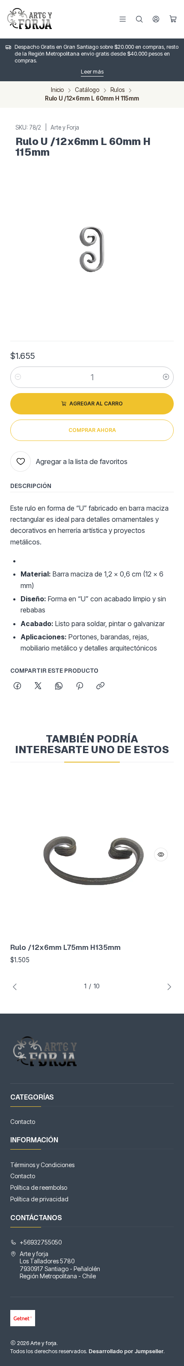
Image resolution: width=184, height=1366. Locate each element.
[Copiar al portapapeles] (100, 686)
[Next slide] (167, 987)
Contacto (22, 1121)
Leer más (92, 71)
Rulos (117, 90)
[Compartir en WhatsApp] (59, 686)
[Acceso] (156, 19)
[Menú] (122, 19)
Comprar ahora (92, 430)
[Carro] (173, 19)
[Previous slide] (16, 987)
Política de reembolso (38, 1187)
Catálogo (87, 90)
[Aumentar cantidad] (166, 377)
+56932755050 (41, 1242)
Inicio (57, 90)
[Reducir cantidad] (18, 377)
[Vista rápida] (161, 854)
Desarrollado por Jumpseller (126, 1351)
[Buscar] (139, 19)
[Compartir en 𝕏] (38, 686)
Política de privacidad (39, 1199)
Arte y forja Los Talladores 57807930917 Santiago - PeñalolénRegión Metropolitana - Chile (60, 1265)
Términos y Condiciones (42, 1164)
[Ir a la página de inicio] (30, 19)
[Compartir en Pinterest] (79, 686)
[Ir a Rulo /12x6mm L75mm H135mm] (92, 854)
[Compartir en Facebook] (17, 686)
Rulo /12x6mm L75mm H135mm (65, 947)
